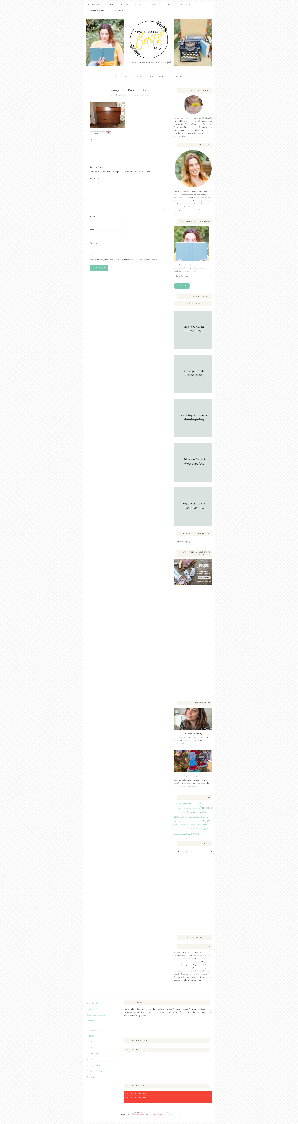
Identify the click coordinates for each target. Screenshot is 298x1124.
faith (205, 813)
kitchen (206, 821)
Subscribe (182, 286)
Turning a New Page (193, 776)
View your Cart (93, 1009)
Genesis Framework (156, 1114)
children (185, 808)
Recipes (90, 1059)
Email (93, 230)
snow (184, 829)
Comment (95, 178)
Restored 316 (164, 1113)
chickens (178, 808)
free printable (198, 817)
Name (93, 216)
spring (190, 828)
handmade (178, 821)
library (176, 825)
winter (196, 834)
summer (199, 829)
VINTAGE (90, 1036)
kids (201, 821)
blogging (202, 804)
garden (205, 817)
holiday (184, 821)
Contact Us (92, 1021)
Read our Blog (93, 1003)
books (207, 804)
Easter (200, 812)
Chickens (91, 1077)
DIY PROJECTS (93, 1030)
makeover (185, 825)
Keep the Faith (93, 1065)
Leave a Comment (141, 95)
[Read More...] (187, 743)
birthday (197, 804)
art (175, 804)
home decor (196, 821)
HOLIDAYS (91, 1042)
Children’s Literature (96, 1071)
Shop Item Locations (96, 1015)
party (199, 824)
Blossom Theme (139, 1114)
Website (93, 243)
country (176, 813)
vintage (187, 833)
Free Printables (93, 1053)
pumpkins (204, 825)
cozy (180, 812)
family (177, 817)
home (190, 821)
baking (192, 804)
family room (185, 817)
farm (191, 817)
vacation (177, 834)
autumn (179, 803)
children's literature (193, 808)
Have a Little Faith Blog (149, 42)
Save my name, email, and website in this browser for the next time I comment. (125, 259)
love (180, 824)
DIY (195, 812)
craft (184, 813)
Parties (90, 1047)
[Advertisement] (191, 625)
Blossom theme (150, 1113)
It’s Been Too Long (193, 733)
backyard (186, 804)
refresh (181, 829)
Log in (178, 1114)
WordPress (170, 1114)
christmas (205, 807)
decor (190, 812)
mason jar (192, 824)
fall (210, 812)
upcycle (206, 828)
